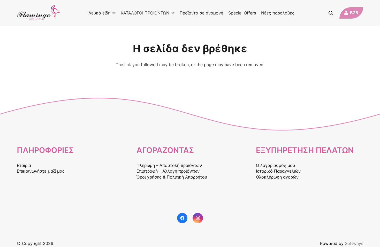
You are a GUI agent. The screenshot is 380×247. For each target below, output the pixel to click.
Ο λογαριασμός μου (275, 165)
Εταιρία (24, 165)
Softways (354, 243)
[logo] (38, 13)
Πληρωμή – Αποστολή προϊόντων (169, 165)
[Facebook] (182, 218)
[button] (113, 12)
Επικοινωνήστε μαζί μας (41, 171)
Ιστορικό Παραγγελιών (278, 171)
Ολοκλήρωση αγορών (277, 177)
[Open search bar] (330, 13)
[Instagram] (198, 218)
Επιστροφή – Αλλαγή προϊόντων (168, 171)
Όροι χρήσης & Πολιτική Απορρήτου (171, 177)
